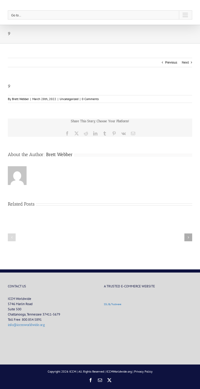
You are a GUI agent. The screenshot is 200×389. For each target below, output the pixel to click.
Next (185, 62)
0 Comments (90, 99)
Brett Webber (20, 99)
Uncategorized (69, 99)
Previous (171, 62)
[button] (12, 237)
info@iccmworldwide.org (26, 325)
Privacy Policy (143, 371)
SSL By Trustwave (112, 304)
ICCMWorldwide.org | (120, 371)
